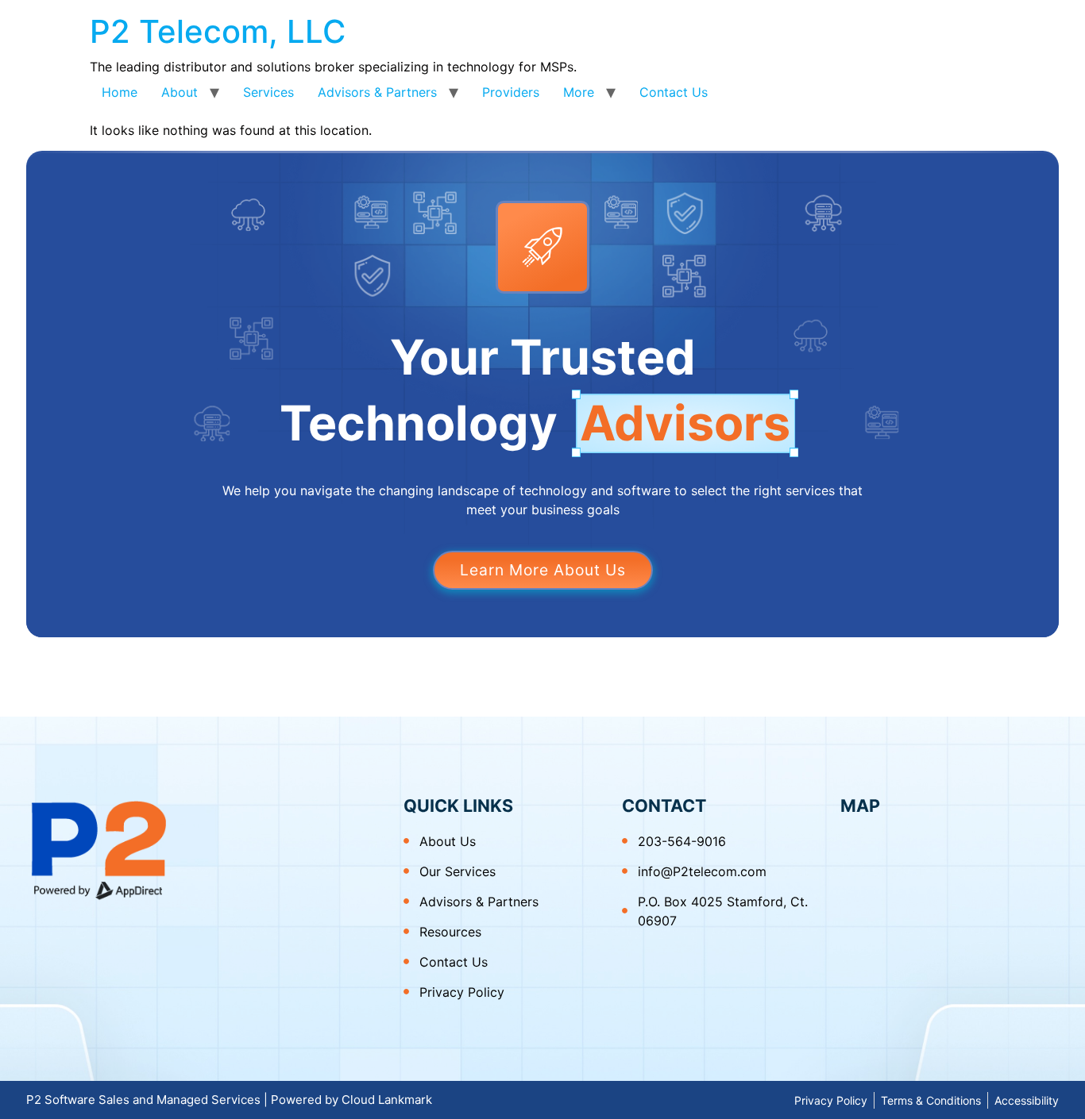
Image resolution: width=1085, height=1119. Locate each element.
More (578, 92)
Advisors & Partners (377, 92)
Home (119, 92)
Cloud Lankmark (387, 1099)
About (179, 92)
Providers (510, 92)
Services (268, 92)
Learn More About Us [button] (543, 569)
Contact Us (673, 92)
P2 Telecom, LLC (218, 31)
